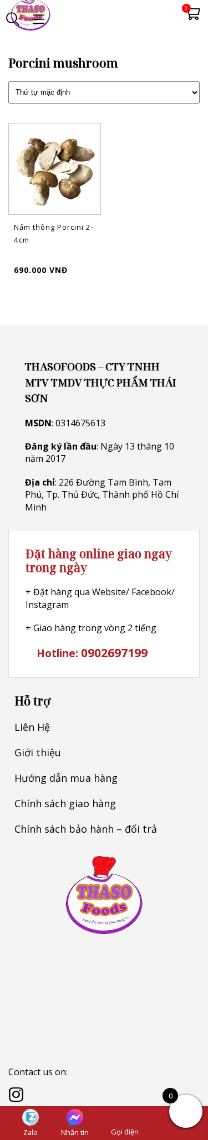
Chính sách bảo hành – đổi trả (85, 828)
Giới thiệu (37, 752)
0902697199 (114, 652)
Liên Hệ (32, 727)
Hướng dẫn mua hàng (66, 778)
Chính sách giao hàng (65, 803)
